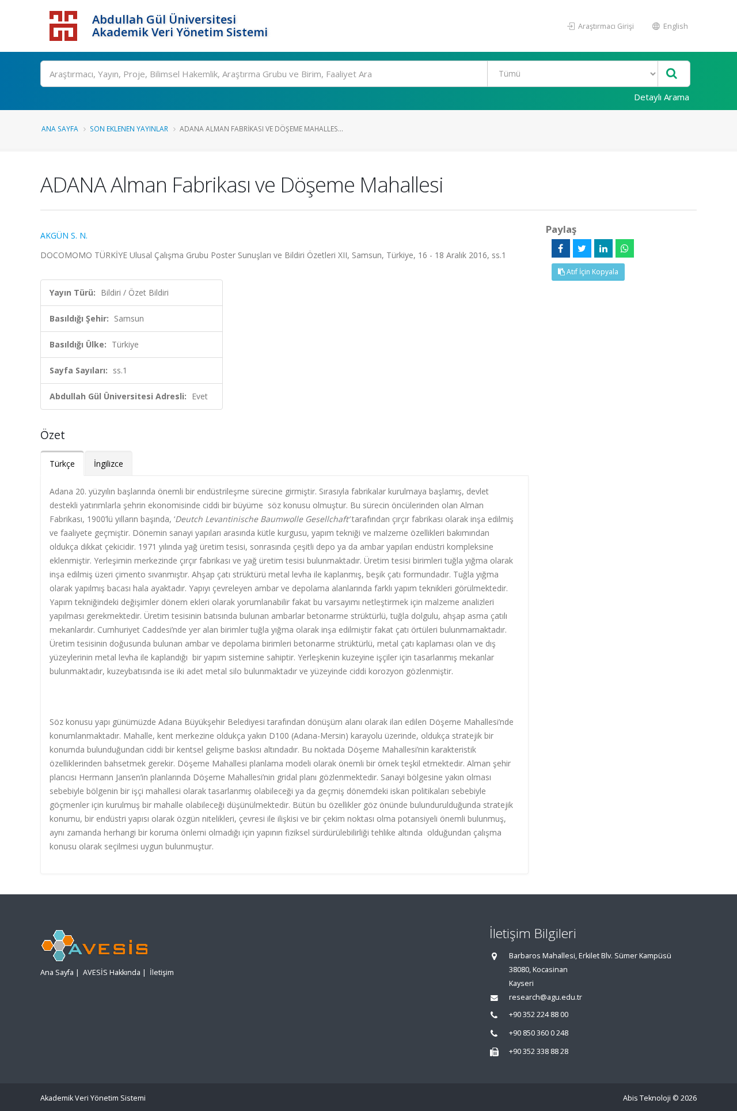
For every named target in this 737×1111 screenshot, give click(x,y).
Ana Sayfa (59, 128)
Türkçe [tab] (62, 463)
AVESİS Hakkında (111, 972)
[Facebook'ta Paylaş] (561, 248)
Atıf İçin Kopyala (591, 272)
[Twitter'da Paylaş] (582, 248)
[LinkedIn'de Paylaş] (603, 248)
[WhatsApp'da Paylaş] (625, 248)
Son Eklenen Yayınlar (129, 128)
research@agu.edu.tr (545, 997)
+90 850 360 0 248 (538, 1033)
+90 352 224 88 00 (538, 1014)
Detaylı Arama (661, 97)
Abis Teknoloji (647, 1098)
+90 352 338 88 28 (538, 1051)
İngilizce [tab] (108, 463)
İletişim (162, 972)
